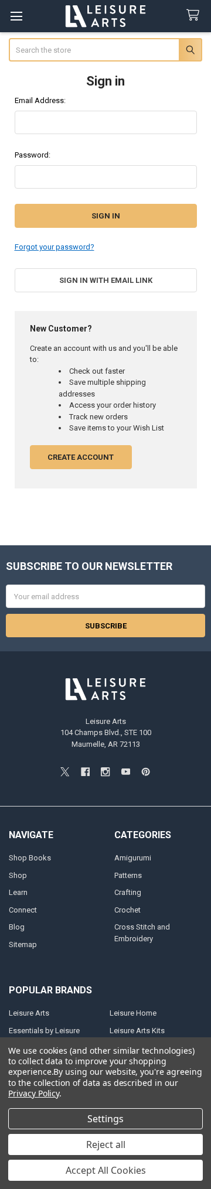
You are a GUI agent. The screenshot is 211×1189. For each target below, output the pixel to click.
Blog (17, 926)
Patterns (128, 875)
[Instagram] (105, 771)
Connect (23, 910)
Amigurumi (132, 857)
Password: (32, 155)
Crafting (127, 892)
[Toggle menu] (16, 16)
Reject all (105, 1144)
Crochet (127, 910)
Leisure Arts (29, 1013)
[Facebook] (85, 771)
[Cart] (195, 16)
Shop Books (30, 857)
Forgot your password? (54, 246)
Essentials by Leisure (44, 1030)
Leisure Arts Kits (137, 1030)
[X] (64, 771)
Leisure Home (133, 1013)
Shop (18, 875)
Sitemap (23, 944)
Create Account (80, 457)
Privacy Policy (33, 1093)
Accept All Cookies (106, 1170)
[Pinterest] (145, 771)
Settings (105, 1118)
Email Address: (40, 100)
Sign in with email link (105, 280)
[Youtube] (125, 771)
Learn (18, 892)
